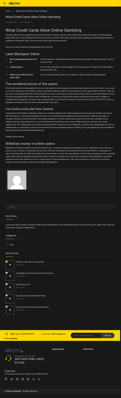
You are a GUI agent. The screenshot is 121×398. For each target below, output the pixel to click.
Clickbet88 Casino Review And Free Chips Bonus (35, 273)
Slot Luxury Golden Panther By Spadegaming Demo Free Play (29, 47)
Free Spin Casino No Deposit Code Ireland (32, 307)
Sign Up (108, 335)
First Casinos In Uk (23, 284)
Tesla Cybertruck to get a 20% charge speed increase (28, 203)
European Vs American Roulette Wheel (30, 296)
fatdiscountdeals (13, 391)
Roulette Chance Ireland (15, 137)
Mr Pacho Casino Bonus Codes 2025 (30, 262)
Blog (11, 245)
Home (8, 11)
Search (118, 3)
